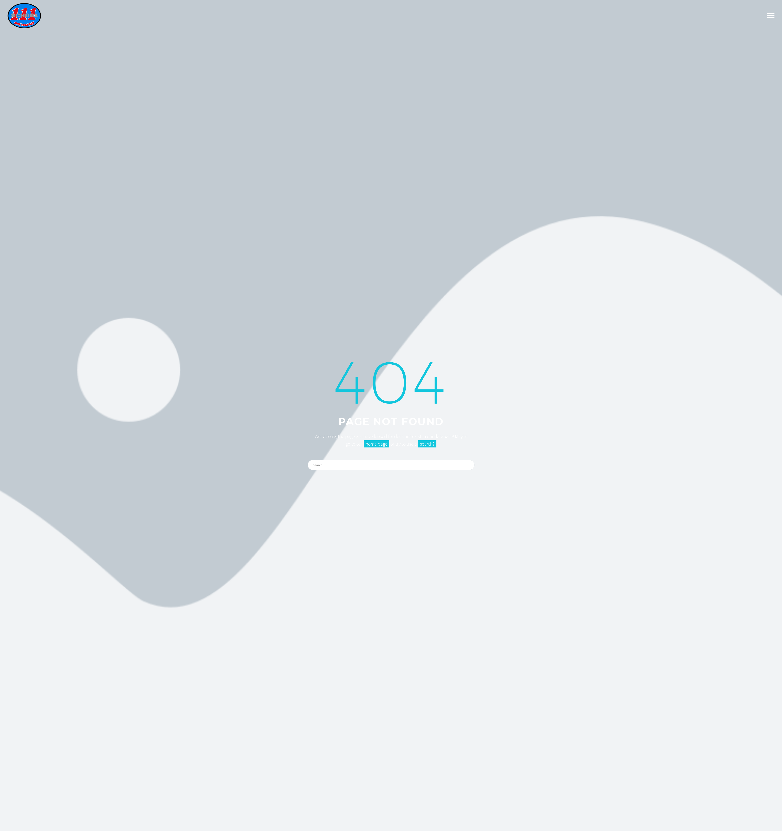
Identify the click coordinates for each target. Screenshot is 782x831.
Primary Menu (770, 16)
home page (376, 444)
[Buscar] (470, 465)
